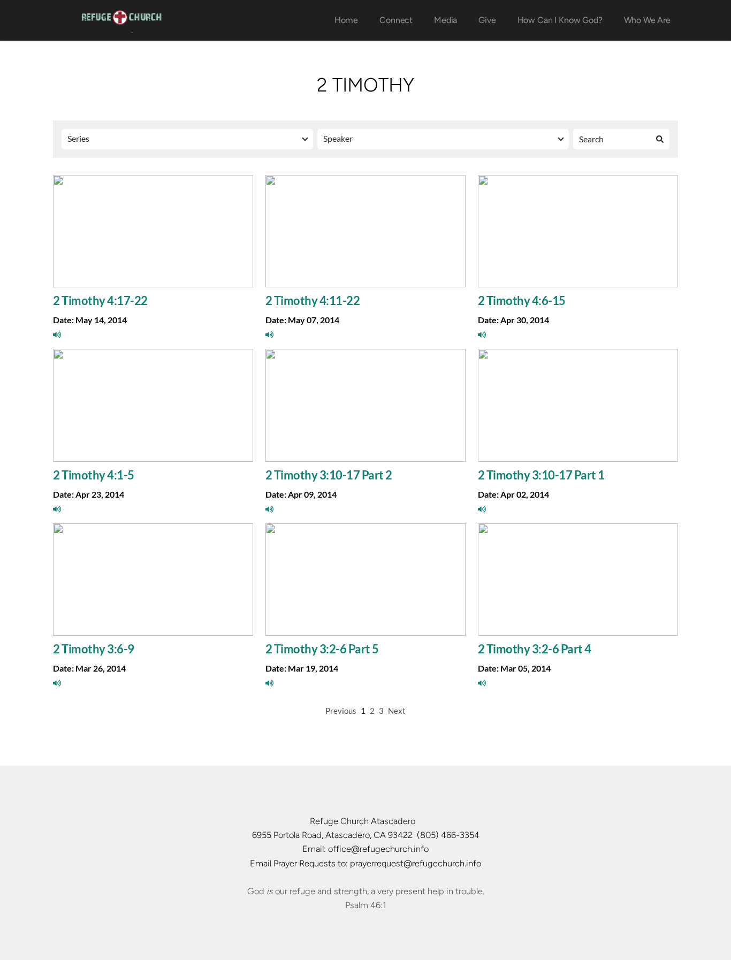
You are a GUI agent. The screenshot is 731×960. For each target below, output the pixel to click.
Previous (340, 710)
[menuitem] (346, 20)
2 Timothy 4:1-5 (93, 475)
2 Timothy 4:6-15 (522, 300)
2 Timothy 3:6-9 (93, 649)
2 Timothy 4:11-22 (312, 300)
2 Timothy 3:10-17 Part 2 (328, 475)
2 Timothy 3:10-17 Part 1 (541, 475)
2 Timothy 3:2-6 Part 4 (534, 649)
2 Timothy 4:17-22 (100, 300)
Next (397, 710)
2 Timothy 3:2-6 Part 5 (322, 649)
